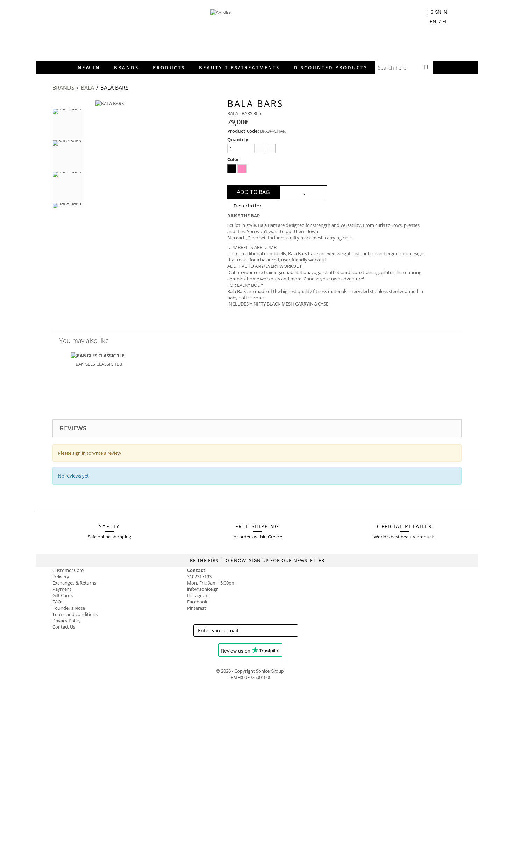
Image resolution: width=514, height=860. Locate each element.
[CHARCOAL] (232, 169)
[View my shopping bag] (422, 12)
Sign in (439, 12)
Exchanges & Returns (74, 583)
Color (233, 159)
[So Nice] (262, 29)
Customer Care (68, 570)
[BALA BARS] (68, 124)
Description (248, 205)
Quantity (237, 139)
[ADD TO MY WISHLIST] (303, 192)
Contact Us (63, 627)
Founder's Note (68, 608)
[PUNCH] (242, 169)
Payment (61, 589)
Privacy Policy (66, 620)
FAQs (57, 602)
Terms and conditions (75, 614)
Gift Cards (62, 595)
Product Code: (243, 131)
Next (68, 212)
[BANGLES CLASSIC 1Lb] (98, 355)
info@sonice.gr (202, 589)
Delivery (60, 576)
